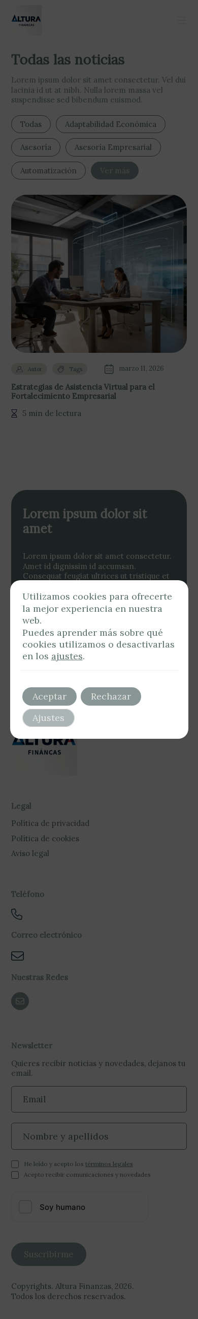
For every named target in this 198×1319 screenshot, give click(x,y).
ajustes (67, 656)
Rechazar (111, 696)
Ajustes (48, 717)
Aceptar (49, 696)
